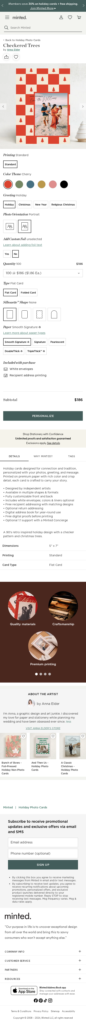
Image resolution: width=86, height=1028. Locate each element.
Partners (11, 969)
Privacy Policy (41, 1011)
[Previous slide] (3, 106)
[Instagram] (50, 1000)
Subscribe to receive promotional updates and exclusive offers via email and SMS (42, 826)
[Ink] (64, 184)
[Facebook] (35, 1000)
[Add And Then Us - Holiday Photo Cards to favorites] (53, 736)
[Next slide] (83, 106)
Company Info (14, 951)
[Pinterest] (40, 1000)
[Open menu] (7, 17)
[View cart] (79, 17)
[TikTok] (45, 1000)
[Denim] (30, 184)
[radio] (10, 164)
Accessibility (68, 1011)
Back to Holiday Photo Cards (22, 40)
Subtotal (10, 400)
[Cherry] (8, 184)
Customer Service (17, 960)
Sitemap (55, 1011)
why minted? (43, 456)
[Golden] (41, 184)
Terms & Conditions (21, 1011)
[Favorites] (70, 17)
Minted (8, 807)
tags (71, 456)
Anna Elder (13, 49)
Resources (12, 978)
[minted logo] (20, 17)
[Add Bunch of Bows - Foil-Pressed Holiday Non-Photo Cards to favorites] (23, 736)
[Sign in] (61, 17)
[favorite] (16, 57)
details (14, 456)
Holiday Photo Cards (33, 807)
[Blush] (53, 184)
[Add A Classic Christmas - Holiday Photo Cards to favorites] (82, 736)
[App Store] (24, 991)
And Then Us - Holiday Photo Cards (39, 766)
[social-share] (6, 57)
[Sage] (19, 184)
